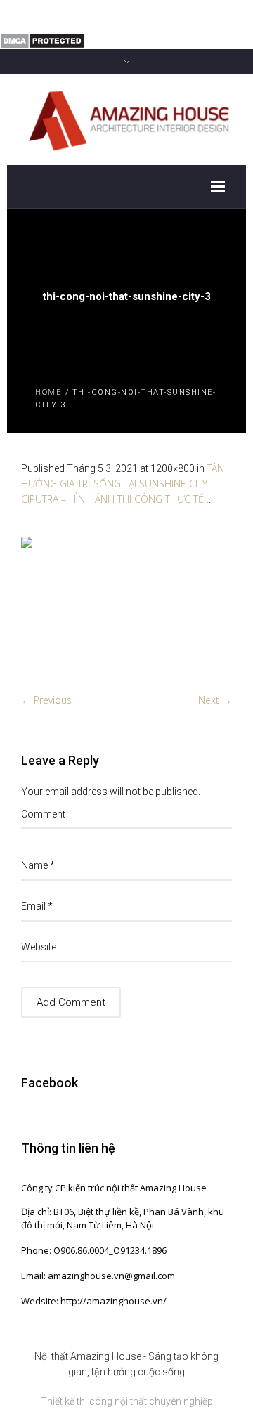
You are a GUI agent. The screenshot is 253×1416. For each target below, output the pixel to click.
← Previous (46, 700)
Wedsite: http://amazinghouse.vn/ (94, 1300)
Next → (215, 700)
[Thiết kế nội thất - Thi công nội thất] (126, 118)
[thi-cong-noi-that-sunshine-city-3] (126, 607)
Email (37, 906)
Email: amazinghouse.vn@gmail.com (98, 1275)
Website (38, 946)
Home (48, 391)
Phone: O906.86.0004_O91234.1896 (94, 1250)
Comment (43, 814)
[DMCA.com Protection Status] (42, 39)
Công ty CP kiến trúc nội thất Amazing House (114, 1187)
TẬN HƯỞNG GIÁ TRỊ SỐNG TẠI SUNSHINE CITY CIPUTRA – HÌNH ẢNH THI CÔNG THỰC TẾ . (122, 483)
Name (38, 865)
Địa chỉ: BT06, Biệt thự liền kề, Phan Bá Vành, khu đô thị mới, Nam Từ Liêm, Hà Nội (122, 1218)
